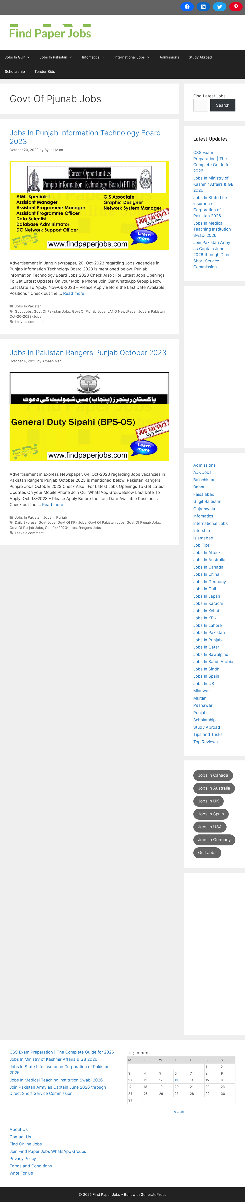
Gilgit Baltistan (207, 501)
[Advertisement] (214, 366)
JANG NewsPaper (121, 311)
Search (222, 105)
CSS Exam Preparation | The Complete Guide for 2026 (62, 1052)
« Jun (179, 1111)
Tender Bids (44, 71)
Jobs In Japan (206, 596)
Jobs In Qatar (206, 647)
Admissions (169, 57)
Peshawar (202, 705)
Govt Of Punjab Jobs (26, 528)
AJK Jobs (202, 472)
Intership (201, 530)
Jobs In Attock (207, 552)
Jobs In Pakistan (53, 57)
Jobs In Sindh (206, 669)
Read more (73, 293)
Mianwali (201, 690)
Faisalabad (204, 494)
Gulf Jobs (207, 852)
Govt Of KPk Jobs (71, 522)
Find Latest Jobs (209, 96)
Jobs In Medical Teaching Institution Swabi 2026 (212, 229)
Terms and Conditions (31, 1166)
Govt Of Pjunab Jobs (89, 311)
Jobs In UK (208, 801)
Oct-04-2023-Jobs (61, 528)
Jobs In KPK (204, 618)
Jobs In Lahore (207, 625)
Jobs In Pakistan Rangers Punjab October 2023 (88, 352)
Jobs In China (206, 574)
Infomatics (91, 57)
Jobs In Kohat (206, 610)
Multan (199, 698)
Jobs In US (203, 683)
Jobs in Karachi (208, 603)
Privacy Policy (23, 1158)
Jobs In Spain (206, 676)
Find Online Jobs (26, 1144)
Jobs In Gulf (15, 57)
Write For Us (21, 1173)
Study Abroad (200, 57)
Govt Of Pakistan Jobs (52, 311)
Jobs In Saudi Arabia (213, 661)
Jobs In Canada (208, 567)
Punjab (200, 712)
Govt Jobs (23, 311)
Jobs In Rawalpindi (211, 654)
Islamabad (203, 538)
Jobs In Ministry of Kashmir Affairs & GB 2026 (213, 184)
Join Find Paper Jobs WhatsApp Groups (48, 1151)
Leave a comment (29, 322)
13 (176, 1080)
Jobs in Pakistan (151, 311)
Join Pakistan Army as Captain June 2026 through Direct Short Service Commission (212, 254)
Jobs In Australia (209, 559)
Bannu (199, 487)
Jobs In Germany (209, 581)
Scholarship (15, 71)
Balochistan (204, 479)
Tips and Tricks (208, 734)
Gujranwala (204, 508)
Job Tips (201, 545)
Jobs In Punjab (55, 517)
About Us (19, 1129)
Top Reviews (205, 741)
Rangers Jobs (90, 528)
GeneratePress (153, 1194)
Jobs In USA (210, 826)
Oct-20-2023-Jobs (25, 316)
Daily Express (26, 522)
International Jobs (129, 57)
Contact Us (20, 1136)
